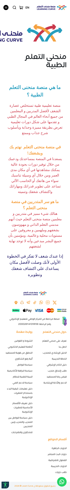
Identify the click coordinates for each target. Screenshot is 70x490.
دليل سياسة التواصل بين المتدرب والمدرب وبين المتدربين (20, 422)
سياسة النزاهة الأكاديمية (19, 371)
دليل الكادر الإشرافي (57, 365)
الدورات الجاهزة (59, 448)
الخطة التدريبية (59, 359)
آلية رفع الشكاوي (23, 359)
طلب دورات (61, 472)
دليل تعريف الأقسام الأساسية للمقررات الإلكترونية (22, 407)
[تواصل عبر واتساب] (62, 482)
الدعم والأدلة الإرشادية (55, 383)
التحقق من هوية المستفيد (18, 353)
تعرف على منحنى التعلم (54, 341)
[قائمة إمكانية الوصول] (5, 485)
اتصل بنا (63, 347)
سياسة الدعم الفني (22, 383)
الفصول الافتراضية (57, 460)
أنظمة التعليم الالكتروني (20, 347)
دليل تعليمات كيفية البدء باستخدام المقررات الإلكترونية (19, 393)
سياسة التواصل (24, 365)
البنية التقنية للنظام (22, 377)
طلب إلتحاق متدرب (57, 371)
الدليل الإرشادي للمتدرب (55, 353)
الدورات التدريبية (59, 466)
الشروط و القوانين (23, 341)
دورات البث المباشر (57, 454)
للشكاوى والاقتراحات (21, 432)
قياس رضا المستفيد (57, 377)
